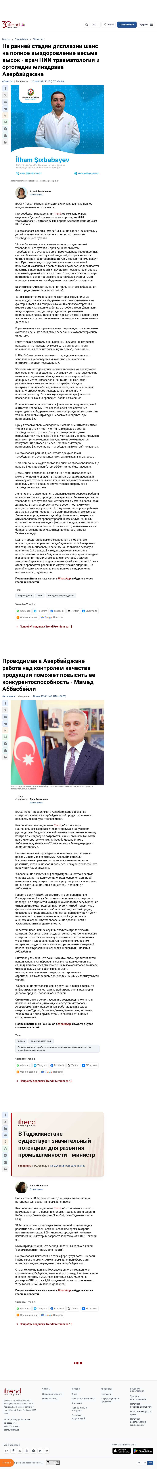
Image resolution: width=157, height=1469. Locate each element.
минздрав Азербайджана (61, 595)
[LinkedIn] (40, 1451)
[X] (20, 1451)
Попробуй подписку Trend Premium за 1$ (45, 626)
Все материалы (36, 195)
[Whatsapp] (6, 1451)
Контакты (77, 1403)
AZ (145, 1463)
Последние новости (52, 1394)
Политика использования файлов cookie (138, 1422)
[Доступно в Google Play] (143, 1451)
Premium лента (49, 1398)
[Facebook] (13, 1451)
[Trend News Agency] (12, 1392)
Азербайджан (25, 595)
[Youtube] (26, 1451)
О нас (74, 1394)
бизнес (21, 1041)
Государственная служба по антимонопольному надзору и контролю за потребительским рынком (54, 1048)
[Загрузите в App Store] (121, 1451)
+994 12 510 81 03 (11, 1426)
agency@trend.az (11, 1430)
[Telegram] (33, 1451)
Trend (57, 213)
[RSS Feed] (47, 1451)
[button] (5, 88)
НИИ (40, 595)
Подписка (106, 1394)
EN (139, 1463)
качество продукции (41, 1041)
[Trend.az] (13, 24)
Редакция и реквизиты (83, 1398)
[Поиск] (87, 25)
